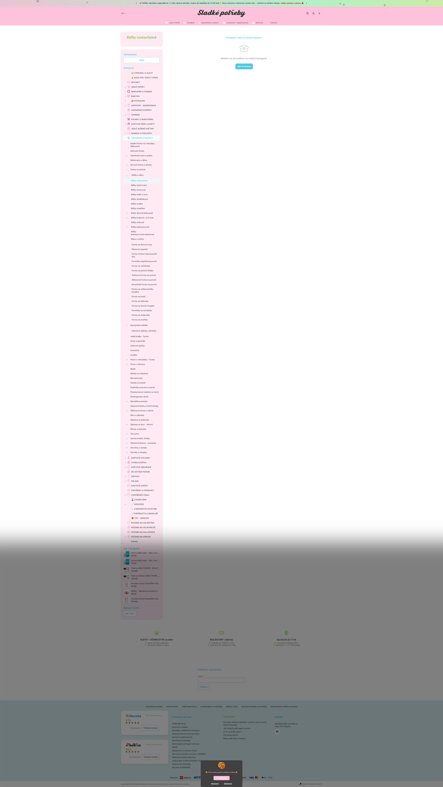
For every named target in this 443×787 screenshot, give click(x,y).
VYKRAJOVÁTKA (139, 462)
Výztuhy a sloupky (138, 452)
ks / (130, 614)
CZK (122, 13)
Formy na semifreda (141, 266)
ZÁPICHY (135, 476)
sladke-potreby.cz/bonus (291, 3)
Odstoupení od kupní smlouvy (185, 744)
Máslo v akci (232, 706)
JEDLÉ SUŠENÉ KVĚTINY (142, 129)
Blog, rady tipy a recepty (234, 738)
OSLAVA (135, 481)
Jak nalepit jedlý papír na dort (237, 728)
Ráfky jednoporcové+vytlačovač (142, 233)
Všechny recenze (150, 728)
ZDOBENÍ (135, 115)
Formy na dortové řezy (142, 244)
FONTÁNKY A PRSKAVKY (142, 490)
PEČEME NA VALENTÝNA (142, 523)
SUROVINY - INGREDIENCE (143, 105)
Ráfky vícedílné (138, 208)
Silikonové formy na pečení (144, 280)
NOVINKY (135, 82)
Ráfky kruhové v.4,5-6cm (142, 218)
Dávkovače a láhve (138, 160)
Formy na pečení (137, 169)
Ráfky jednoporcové (140, 227)
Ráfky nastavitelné (139, 180)
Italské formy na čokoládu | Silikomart (142, 144)
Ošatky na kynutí (137, 383)
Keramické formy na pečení (144, 284)
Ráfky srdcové (137, 222)
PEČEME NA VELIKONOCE (143, 527)
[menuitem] (172, 23)
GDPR (175, 747)
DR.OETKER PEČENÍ (140, 472)
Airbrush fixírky (137, 151)
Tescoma (134, 434)
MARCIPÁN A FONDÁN (141, 91)
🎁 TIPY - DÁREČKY (140, 518)
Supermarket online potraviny (284, 706)
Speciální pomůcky (139, 401)
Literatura (134, 350)
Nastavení (215, 784)
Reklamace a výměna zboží (184, 750)
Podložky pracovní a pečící (142, 387)
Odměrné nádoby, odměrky (144, 331)
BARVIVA (135, 96)
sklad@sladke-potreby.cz (286, 724)
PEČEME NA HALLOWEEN (143, 532)
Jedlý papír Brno (189, 706)
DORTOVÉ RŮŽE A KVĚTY (143, 124)
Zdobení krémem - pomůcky (143, 443)
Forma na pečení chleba (142, 270)
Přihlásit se (204, 687)
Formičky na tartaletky (142, 310)
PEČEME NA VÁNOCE (141, 537)
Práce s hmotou (137, 364)
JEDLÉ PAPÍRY (138, 87)
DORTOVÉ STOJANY (140, 458)
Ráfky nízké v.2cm (139, 194)
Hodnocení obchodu (181, 764)
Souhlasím (223, 778)
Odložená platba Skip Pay (184, 757)
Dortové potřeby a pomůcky (254, 706)
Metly (133, 369)
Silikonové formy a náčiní (141, 410)
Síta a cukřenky (137, 415)
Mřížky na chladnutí (139, 373)
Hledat (141, 60)
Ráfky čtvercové (138, 190)
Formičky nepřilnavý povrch (144, 261)
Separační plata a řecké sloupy (144, 406)
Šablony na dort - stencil (141, 424)
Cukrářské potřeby (154, 706)
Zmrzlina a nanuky (138, 448)
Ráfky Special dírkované (142, 213)
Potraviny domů (230, 735)
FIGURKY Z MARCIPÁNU (142, 119)
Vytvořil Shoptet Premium (312, 784)
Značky (134, 541)
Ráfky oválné (137, 204)
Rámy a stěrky (137, 239)
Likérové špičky (137, 346)
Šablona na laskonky (139, 420)
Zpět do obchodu (244, 66)
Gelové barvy (172, 706)
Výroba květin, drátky (140, 438)
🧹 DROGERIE (137, 504)
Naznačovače (136, 378)
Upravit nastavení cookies (179, 784)
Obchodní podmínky (181, 740)
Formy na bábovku (140, 301)
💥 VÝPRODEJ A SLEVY (142, 73)
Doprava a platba (180, 727)
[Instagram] (277, 731)
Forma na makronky (141, 315)
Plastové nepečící (140, 249)
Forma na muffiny (140, 320)
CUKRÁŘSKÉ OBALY (140, 495)
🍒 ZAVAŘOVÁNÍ (139, 499)
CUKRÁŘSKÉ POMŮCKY (142, 138)
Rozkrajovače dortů (139, 397)
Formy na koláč (139, 296)
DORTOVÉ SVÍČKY (139, 486)
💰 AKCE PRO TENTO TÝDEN (144, 78)
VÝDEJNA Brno (179, 724)
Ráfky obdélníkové (139, 199)
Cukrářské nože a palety (141, 155)
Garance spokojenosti (182, 737)
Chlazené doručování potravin (185, 734)
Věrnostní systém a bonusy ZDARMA (189, 754)
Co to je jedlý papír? (232, 732)
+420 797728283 (283, 726)
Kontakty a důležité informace (186, 730)
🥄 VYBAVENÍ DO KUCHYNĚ (144, 509)
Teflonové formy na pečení (144, 275)
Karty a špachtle (137, 341)
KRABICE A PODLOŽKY (141, 133)
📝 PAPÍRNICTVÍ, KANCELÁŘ (144, 513)
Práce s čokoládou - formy (142, 359)
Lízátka (133, 355)
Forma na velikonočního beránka (142, 290)
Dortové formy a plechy (141, 165)
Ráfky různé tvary (139, 185)
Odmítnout (228, 784)
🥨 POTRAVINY (138, 101)
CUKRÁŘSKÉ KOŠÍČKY (141, 110)
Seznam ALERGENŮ (181, 767)
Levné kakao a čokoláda (211, 706)
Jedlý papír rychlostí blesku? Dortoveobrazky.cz (194, 761)
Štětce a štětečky (138, 429)
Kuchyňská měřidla (139, 325)
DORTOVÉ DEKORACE (141, 467)
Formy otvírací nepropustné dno (144, 255)
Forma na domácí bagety (143, 306)
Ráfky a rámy (138, 175)
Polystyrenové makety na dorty (144, 392)
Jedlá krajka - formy (139, 336)
